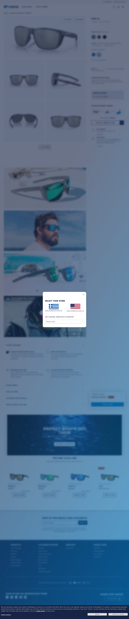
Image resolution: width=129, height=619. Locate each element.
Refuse (97, 614)
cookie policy (40, 611)
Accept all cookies (118, 614)
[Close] (83, 294)
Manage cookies (6, 614)
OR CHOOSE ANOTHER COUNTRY (59, 317)
